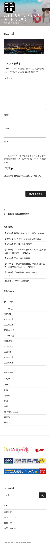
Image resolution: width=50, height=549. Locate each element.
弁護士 (7, 401)
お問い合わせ (10, 528)
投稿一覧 (8, 523)
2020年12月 (9, 330)
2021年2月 (8, 319)
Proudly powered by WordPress (17, 543)
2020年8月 (8, 352)
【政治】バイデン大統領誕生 (17, 281)
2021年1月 (8, 325)
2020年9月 (8, 346)
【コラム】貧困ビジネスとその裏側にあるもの (25, 233)
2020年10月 (9, 341)
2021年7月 (8, 308)
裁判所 (7, 417)
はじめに (8, 512)
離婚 (6, 422)
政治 (6, 406)
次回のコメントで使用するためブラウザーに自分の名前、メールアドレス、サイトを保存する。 (25, 159)
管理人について (11, 517)
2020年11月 (9, 335)
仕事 (6, 390)
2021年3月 (8, 314)
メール (7, 128)
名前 (6, 115)
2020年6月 (8, 363)
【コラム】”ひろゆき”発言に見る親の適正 (22, 239)
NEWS (7, 379)
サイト (7, 142)
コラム (7, 384)
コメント (8, 78)
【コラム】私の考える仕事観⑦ (18, 244)
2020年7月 (8, 357)
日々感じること (11, 411)
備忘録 (7, 395)
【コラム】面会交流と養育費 (17, 258)
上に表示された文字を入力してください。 (23, 176)
